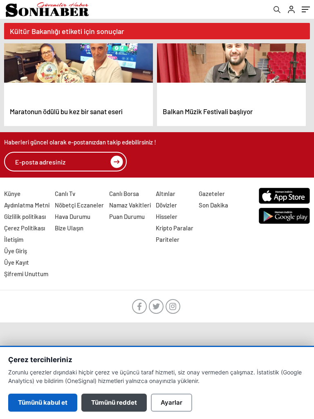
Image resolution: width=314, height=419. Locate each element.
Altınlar (165, 193)
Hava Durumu (72, 216)
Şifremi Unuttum (26, 273)
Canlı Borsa (124, 193)
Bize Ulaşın (69, 228)
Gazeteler (212, 193)
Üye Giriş (15, 251)
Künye (12, 193)
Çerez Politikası (24, 228)
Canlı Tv (65, 193)
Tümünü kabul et (42, 402)
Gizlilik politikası (25, 216)
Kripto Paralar (174, 228)
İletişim (13, 239)
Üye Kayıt (16, 262)
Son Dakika (213, 205)
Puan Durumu (127, 216)
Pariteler (167, 239)
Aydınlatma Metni (26, 205)
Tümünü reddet (114, 402)
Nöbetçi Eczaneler (79, 205)
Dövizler (166, 205)
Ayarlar (171, 402)
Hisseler (166, 216)
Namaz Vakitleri (130, 205)
